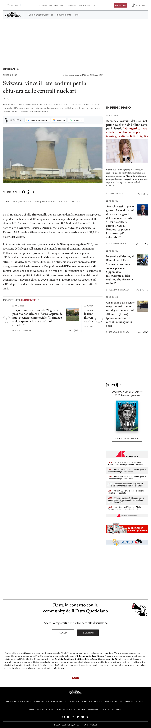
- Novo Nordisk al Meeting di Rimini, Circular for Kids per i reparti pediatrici (125, 508)
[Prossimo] (98, 319)
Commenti (11, 192)
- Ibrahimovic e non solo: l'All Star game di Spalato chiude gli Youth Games (127, 471)
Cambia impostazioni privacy (65, 701)
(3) (147, 194)
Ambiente (11, 69)
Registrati (88, 632)
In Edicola (43, 5)
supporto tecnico (44, 668)
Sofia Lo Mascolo (22, 330)
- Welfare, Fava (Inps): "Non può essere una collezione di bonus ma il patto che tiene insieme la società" (126, 500)
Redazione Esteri (116, 244)
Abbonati (120, 5)
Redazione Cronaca (117, 290)
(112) (146, 244)
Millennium (58, 5)
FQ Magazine (70, 5)
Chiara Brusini (115, 194)
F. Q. (6, 98)
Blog (50, 5)
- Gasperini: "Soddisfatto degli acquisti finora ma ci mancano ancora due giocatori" (125, 485)
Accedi (63, 632)
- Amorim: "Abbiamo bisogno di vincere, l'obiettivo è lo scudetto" (126, 492)
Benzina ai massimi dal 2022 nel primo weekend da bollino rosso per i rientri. (127, 124)
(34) (146, 290)
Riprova (75, 677)
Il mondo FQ (88, 5)
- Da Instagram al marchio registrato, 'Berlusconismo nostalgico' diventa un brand (125, 463)
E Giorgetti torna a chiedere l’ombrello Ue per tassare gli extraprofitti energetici (127, 132)
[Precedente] (6, 319)
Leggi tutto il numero (127, 438)
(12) (77, 330)
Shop (79, 5)
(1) (147, 332)
